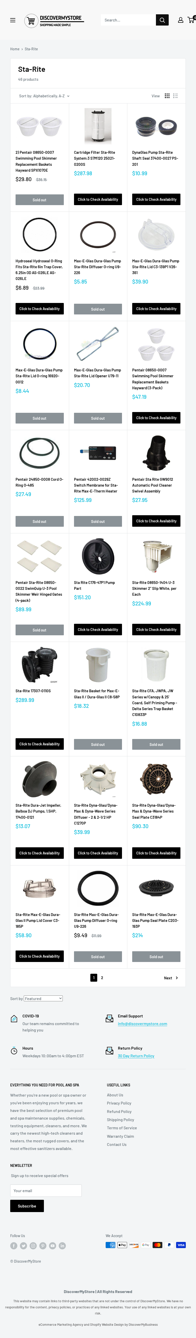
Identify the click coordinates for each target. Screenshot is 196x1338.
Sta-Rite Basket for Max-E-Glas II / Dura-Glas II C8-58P (97, 693)
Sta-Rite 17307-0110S (33, 690)
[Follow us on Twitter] (23, 1245)
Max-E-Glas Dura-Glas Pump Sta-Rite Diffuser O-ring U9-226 (97, 267)
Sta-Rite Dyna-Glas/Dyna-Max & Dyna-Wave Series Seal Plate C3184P (154, 811)
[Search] (162, 20)
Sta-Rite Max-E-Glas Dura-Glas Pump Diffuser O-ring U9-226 (96, 920)
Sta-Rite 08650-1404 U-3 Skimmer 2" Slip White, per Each (154, 588)
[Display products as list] (175, 95)
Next (168, 978)
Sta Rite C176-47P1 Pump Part (94, 585)
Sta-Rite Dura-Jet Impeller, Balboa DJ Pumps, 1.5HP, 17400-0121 (38, 811)
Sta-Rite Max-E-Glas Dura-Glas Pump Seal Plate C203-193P (155, 920)
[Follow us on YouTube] (52, 1245)
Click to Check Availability (98, 199)
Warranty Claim (120, 1136)
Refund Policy (119, 1111)
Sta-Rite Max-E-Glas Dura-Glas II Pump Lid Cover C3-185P (38, 920)
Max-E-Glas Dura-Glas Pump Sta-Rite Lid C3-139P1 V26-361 (155, 267)
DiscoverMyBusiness (143, 1324)
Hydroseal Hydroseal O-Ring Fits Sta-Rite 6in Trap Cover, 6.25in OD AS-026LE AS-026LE (39, 270)
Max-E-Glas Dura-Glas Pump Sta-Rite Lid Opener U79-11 (97, 373)
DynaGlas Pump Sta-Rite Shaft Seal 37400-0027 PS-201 (155, 158)
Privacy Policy (119, 1102)
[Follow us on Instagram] (33, 1245)
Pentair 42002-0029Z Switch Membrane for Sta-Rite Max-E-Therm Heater (96, 485)
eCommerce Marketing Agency (61, 1324)
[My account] (180, 20)
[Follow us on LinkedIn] (62, 1245)
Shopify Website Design (107, 1324)
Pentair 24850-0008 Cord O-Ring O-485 (39, 482)
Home (15, 49)
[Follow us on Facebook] (13, 1245)
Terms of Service (122, 1127)
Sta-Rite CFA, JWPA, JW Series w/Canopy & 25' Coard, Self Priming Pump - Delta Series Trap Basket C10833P (154, 702)
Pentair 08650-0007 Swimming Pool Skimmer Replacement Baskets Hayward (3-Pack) (153, 379)
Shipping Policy (120, 1119)
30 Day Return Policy (136, 1055)
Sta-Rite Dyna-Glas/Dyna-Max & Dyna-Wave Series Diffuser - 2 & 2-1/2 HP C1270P (95, 814)
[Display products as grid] (167, 95)
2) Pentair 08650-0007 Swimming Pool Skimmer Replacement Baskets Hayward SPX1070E (36, 161)
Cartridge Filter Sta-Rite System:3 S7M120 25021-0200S (94, 158)
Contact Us (117, 1144)
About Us (115, 1094)
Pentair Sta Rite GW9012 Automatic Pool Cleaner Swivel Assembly (152, 485)
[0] (191, 20)
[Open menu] (12, 20)
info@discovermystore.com (142, 1023)
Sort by (16, 998)
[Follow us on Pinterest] (42, 1245)
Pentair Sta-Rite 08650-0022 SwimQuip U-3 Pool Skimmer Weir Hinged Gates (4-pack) (39, 591)
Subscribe (27, 1205)
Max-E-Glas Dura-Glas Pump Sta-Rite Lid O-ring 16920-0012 (39, 376)
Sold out (39, 199)
